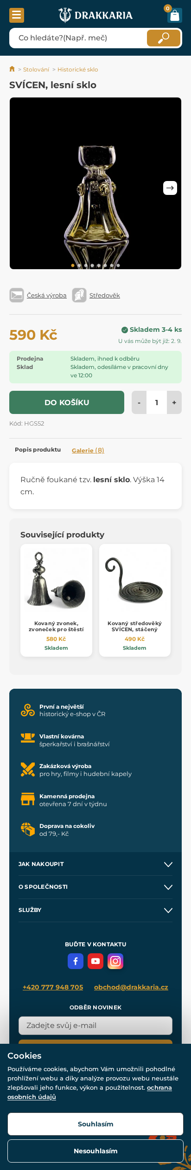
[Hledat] (163, 38)
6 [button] (105, 266)
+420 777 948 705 (53, 987)
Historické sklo (77, 69)
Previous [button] (21, 188)
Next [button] (170, 188)
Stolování (36, 69)
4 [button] (92, 266)
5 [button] (99, 266)
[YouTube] (95, 961)
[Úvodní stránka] (12, 69)
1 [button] (73, 266)
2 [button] (79, 266)
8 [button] (118, 266)
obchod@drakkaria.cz (131, 987)
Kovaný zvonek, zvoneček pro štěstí (56, 626)
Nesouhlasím (96, 1151)
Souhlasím (96, 1124)
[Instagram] (115, 961)
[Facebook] (75, 961)
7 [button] (112, 266)
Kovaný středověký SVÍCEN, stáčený (135, 626)
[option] (95, 184)
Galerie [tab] (88, 450)
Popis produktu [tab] (38, 449)
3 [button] (86, 266)
